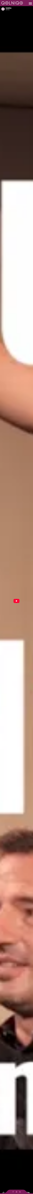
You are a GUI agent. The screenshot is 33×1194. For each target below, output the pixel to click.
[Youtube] (16, 1192)
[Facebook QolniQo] (13, 1192)
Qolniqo (12, 3)
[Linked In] (20, 1192)
